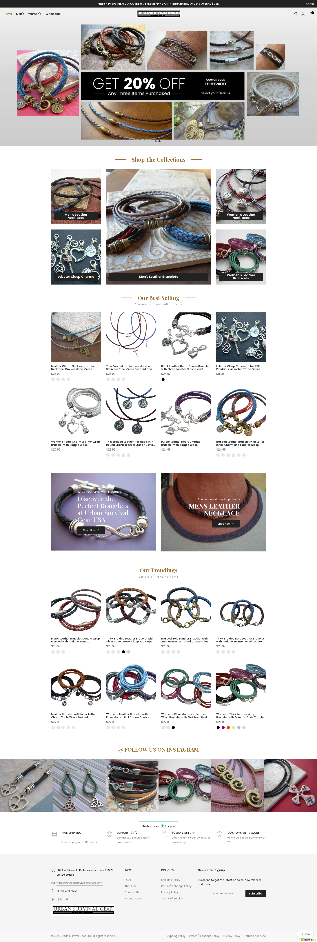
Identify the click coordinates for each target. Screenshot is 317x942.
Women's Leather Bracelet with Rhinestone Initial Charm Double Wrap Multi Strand (127, 717)
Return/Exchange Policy (176, 886)
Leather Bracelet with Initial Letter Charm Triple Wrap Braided (73, 715)
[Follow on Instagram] (59, 899)
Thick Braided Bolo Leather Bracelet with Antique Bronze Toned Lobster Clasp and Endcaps (240, 642)
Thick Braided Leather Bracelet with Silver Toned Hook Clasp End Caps (130, 640)
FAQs (128, 880)
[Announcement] (158, 4)
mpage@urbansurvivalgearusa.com (80, 883)
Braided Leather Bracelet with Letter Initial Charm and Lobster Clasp (240, 443)
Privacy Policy (169, 892)
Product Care (133, 898)
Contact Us (132, 892)
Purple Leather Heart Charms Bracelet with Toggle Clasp (180, 443)
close (7, 4)
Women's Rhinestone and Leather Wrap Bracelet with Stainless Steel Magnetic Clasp (184, 717)
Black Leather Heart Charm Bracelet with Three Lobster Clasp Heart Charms (185, 369)
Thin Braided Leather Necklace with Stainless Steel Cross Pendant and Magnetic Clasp (129, 369)
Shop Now (89, 530)
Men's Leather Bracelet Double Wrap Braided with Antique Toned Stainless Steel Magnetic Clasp (75, 642)
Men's (20, 14)
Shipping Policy (170, 880)
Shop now (224, 523)
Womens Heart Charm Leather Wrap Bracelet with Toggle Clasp (75, 443)
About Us (130, 886)
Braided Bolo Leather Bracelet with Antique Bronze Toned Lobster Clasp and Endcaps (185, 642)
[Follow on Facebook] (52, 899)
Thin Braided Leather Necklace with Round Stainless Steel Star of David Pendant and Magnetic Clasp (129, 445)
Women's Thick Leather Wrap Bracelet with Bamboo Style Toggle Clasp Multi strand (240, 717)
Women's (34, 14)
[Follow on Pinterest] (66, 899)
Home (8, 14)
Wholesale (53, 14)
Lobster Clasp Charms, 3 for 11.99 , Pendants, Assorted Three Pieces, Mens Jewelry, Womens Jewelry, (239, 369)
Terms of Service (172, 898)
